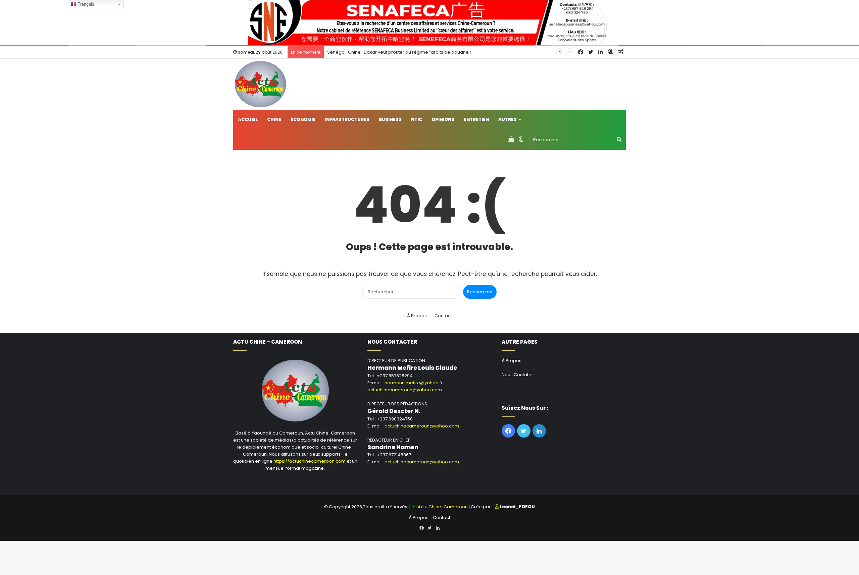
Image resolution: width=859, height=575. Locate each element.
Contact (443, 315)
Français (85, 4)
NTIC (416, 119)
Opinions (443, 119)
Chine (274, 119)
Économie (303, 119)
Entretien (476, 119)
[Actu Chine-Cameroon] (260, 84)
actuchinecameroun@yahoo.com (404, 390)
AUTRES (507, 119)
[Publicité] (429, 22)
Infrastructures (347, 119)
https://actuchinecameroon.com (309, 461)
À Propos (417, 315)
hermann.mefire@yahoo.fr (414, 383)
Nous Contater (517, 374)
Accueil (248, 119)
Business (390, 119)
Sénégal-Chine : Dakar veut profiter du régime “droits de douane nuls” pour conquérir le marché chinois (440, 52)
